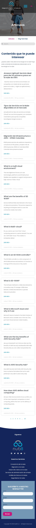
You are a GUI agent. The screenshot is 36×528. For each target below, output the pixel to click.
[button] (25, 6)
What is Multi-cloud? (13, 226)
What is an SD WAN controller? (17, 255)
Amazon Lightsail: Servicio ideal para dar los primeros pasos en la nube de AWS (17, 75)
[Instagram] (24, 453)
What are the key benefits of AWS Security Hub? (16, 338)
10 (25, 419)
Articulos (11, 39)
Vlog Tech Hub (23, 39)
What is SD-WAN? (12, 280)
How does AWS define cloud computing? (16, 391)
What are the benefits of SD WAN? (16, 197)
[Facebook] (18, 453)
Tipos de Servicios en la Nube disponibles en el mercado (16, 106)
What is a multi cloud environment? (13, 167)
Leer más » (7, 93)
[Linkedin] (11, 453)
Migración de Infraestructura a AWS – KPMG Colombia (17, 137)
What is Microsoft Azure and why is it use (16, 310)
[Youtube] (21, 453)
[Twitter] (14, 453)
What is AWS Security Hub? (16, 365)
